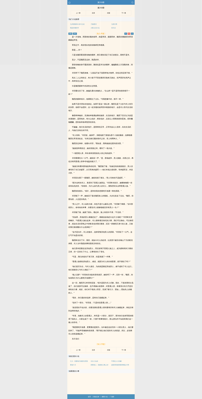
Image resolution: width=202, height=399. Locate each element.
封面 (108, 350)
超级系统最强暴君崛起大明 (120, 365)
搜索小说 (105, 397)
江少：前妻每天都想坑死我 (79, 361)
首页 (89, 397)
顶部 (112, 397)
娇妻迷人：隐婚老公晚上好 (99, 365)
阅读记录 (96, 397)
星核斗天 (73, 365)
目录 (93, 350)
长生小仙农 (94, 361)
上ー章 (78, 350)
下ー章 (124, 350)
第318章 (101, 2)
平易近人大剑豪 (116, 361)
